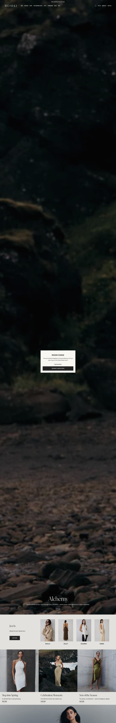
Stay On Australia (58, 364)
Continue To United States (58, 368)
